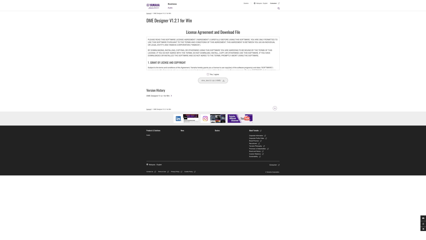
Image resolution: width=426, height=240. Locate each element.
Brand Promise (254, 141)
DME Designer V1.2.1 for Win (158, 95)
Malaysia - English (261, 3)
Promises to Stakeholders (257, 149)
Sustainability (253, 156)
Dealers (246, 3)
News (182, 130)
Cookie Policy (188, 171)
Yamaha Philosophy (255, 146)
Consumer (273, 3)
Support (148, 13)
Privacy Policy (175, 171)
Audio (170, 7)
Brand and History (255, 151)
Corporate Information (256, 135)
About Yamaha (254, 130)
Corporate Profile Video (256, 138)
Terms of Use (162, 171)
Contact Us (149, 171)
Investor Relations (255, 154)
